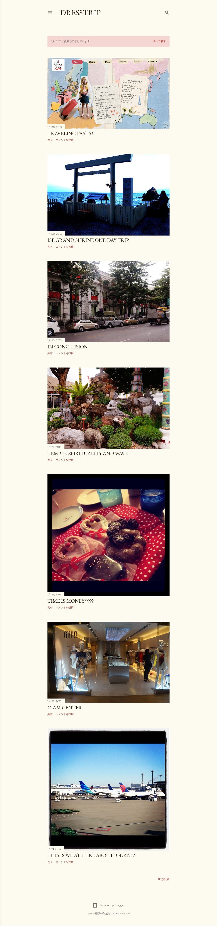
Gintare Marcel (121, 913)
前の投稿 (164, 879)
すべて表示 (159, 41)
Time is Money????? (70, 601)
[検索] (167, 12)
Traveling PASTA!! (71, 133)
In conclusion (67, 346)
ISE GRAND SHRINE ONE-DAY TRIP (88, 240)
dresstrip (80, 13)
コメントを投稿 (65, 140)
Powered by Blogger (111, 905)
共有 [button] (50, 140)
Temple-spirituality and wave (87, 453)
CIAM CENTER (64, 707)
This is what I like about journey (91, 855)
